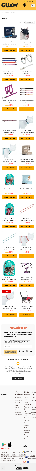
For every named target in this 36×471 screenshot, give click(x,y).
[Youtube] (27, 351)
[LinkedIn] (31, 351)
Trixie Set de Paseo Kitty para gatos (26, 72)
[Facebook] (20, 351)
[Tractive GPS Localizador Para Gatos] (9, 32)
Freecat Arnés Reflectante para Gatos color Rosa (27, 249)
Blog (25, 427)
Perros (33, 400)
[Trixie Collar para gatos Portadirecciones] (26, 91)
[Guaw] (9, 5)
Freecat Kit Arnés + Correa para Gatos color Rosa (9, 219)
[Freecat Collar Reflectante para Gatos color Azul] (26, 121)
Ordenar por (21, 22)
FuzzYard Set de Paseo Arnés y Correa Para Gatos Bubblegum (26, 278)
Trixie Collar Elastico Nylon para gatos (9, 72)
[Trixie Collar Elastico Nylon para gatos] (9, 62)
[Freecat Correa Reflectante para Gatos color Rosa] (26, 209)
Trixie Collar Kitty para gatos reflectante (9, 131)
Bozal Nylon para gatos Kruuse (27, 43)
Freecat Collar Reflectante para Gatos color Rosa (9, 308)
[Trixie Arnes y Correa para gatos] (26, 297)
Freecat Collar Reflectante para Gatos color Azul (27, 131)
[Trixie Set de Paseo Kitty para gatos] (26, 62)
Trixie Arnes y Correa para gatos (27, 307)
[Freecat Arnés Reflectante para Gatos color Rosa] (26, 238)
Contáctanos (19, 403)
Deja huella (27, 420)
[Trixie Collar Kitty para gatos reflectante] (9, 121)
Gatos (33, 398)
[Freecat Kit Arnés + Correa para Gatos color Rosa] (9, 209)
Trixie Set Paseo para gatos (9, 102)
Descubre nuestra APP (27, 432)
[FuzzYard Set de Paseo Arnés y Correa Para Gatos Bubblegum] (26, 268)
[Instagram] (23, 351)
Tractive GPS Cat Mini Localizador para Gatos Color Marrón (27, 161)
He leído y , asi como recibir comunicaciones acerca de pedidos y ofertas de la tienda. (18, 341)
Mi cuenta (18, 398)
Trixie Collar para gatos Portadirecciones (27, 102)
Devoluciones (19, 410)
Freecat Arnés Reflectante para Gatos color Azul (9, 161)
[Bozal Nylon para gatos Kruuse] (26, 32)
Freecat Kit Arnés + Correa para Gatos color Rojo (9, 190)
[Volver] (2, 13)
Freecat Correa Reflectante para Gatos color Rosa (27, 219)
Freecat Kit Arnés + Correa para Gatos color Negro (9, 278)
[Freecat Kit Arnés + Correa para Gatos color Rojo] (9, 179)
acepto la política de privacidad (20, 340)
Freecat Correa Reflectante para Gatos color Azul (9, 249)
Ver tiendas (18, 378)
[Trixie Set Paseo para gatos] (9, 91)
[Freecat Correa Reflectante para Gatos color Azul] (9, 238)
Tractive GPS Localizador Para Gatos (9, 43)
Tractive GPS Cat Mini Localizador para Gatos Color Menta (27, 190)
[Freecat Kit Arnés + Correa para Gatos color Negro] (9, 268)
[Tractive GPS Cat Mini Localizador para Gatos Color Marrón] (26, 150)
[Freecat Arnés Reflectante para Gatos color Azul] (9, 150)
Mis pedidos (18, 400)
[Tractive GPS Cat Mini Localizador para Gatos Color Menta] (26, 179)
